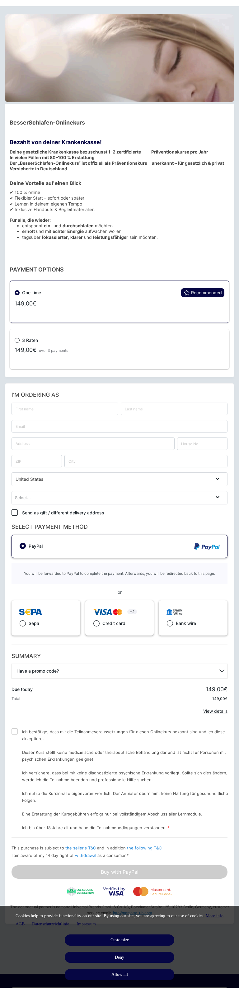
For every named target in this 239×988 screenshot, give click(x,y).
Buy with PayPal (119, 872)
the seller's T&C (81, 847)
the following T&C (144, 847)
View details (215, 711)
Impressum (86, 924)
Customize (119, 940)
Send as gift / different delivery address (63, 512)
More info (214, 916)
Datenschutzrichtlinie (50, 924)
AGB (20, 924)
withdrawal (85, 855)
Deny (119, 957)
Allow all (119, 974)
